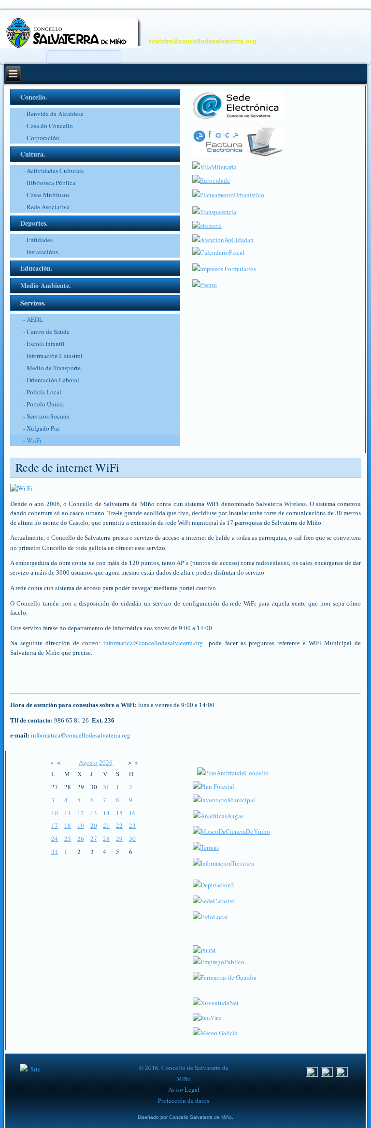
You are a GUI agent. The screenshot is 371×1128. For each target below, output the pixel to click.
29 (119, 838)
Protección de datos (183, 1100)
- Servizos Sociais (46, 416)
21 (106, 825)
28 (106, 838)
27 (93, 838)
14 (106, 813)
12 (80, 813)
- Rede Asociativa (46, 206)
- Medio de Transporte (52, 367)
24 (54, 838)
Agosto (88, 762)
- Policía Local (42, 392)
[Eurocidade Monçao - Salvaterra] (211, 180)
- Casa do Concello (48, 125)
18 (67, 825)
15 (119, 813)
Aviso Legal (184, 1089)
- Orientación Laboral (51, 380)
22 (119, 825)
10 (54, 813)
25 (67, 838)
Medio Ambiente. (45, 285)
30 (132, 838)
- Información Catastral (53, 355)
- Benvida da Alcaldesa (53, 113)
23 (132, 825)
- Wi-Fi (32, 440)
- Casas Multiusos (46, 194)
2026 (106, 762)
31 (54, 851)
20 (93, 825)
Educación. (36, 268)
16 (132, 813)
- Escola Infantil (44, 343)
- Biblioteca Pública (49, 182)
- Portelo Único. (43, 404)
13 (93, 813)
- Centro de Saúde (46, 331)
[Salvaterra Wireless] (185, 488)
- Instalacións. (41, 251)
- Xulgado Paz (41, 428)
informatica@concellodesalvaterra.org (153, 642)
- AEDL (33, 319)
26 (80, 838)
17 (54, 825)
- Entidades (38, 239)
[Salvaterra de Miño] (341, 1074)
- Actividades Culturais (53, 170)
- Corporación (41, 137)
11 (67, 813)
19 (80, 825)
